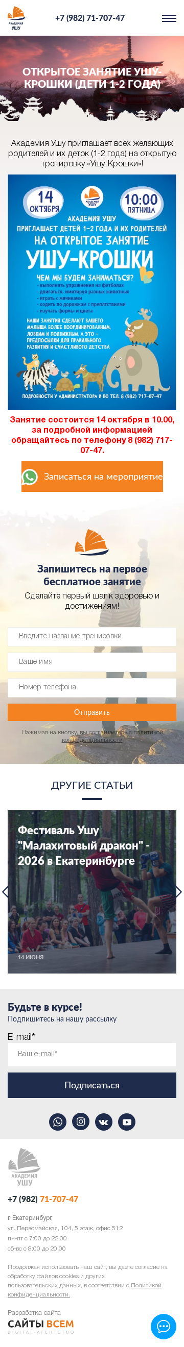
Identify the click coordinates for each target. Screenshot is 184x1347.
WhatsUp (57, 1122)
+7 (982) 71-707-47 (90, 18)
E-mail (21, 1037)
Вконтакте (103, 1122)
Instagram (80, 1121)
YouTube (126, 1122)
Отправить (92, 712)
